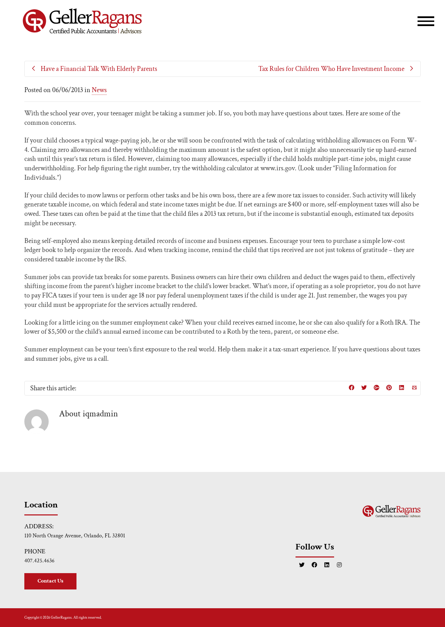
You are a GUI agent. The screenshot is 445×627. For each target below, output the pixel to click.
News (99, 90)
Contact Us (50, 581)
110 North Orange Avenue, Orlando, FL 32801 (74, 535)
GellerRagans (61, 617)
